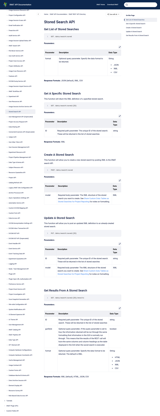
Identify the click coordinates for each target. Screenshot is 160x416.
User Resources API (15, 101)
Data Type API (13, 340)
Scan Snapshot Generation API (19, 299)
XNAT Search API (14, 46)
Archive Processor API (16, 193)
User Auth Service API (16, 56)
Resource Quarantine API (17, 172)
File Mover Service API (16, 51)
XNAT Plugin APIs (12, 406)
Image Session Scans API (17, 20)
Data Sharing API (14, 127)
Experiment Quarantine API (18, 259)
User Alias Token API (16, 142)
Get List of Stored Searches (135, 20)
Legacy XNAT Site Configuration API (21, 188)
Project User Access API (17, 61)
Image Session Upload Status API (20, 41)
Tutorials (9, 401)
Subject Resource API (16, 167)
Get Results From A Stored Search (137, 35)
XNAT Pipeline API (15, 335)
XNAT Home (101, 4)
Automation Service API (16, 203)
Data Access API (14, 218)
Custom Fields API (12, 411)
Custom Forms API (15, 370)
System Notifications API (17, 309)
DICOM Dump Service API (17, 81)
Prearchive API (13, 30)
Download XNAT (112, 4)
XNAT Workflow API (15, 91)
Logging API (13, 264)
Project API (12, 177)
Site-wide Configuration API (18, 304)
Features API (13, 76)
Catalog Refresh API (15, 183)
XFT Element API (14, 345)
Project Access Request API (18, 122)
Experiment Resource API (17, 152)
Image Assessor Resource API (19, 10)
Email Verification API (16, 25)
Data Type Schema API (16, 162)
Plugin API (12, 274)
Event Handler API (15, 243)
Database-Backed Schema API (19, 375)
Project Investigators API (17, 294)
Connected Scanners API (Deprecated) (22, 132)
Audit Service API (14, 35)
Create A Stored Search (134, 28)
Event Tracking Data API (17, 254)
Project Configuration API (17, 15)
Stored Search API (15, 112)
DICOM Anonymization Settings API (20, 223)
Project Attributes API (16, 66)
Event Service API (14, 248)
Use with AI (113, 14)
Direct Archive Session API (18, 380)
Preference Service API (16, 284)
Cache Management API (17, 360)
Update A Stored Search (134, 31)
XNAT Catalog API (15, 330)
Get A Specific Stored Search (135, 24)
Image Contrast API (15, 365)
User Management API (16, 325)
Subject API (12, 137)
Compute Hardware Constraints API (20, 355)
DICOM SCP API (14, 233)
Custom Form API (14, 213)
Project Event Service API (17, 289)
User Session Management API (19, 147)
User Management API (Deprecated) (21, 117)
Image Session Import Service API (20, 86)
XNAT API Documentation (20, 5)
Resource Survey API (16, 390)
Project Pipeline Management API (20, 157)
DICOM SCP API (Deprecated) (19, 238)
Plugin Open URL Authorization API (20, 279)
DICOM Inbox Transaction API (19, 228)
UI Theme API (13, 319)
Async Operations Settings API (19, 198)
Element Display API (15, 385)
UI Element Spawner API (17, 314)
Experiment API (14, 96)
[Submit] (127, 5)
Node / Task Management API (19, 269)
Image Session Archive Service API (20, 106)
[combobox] (140, 4)
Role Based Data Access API (18, 396)
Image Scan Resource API (17, 71)
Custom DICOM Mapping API (18, 208)
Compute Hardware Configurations (20, 350)
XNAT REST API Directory (77, 14)
